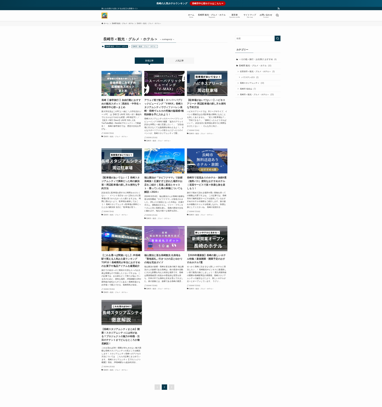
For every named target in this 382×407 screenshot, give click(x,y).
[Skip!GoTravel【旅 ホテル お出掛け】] (104, 16)
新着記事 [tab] (149, 60)
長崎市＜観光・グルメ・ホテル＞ (257, 94)
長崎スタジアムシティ (252, 83)
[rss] (279, 8)
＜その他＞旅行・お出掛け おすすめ (258, 59)
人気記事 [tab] (179, 60)
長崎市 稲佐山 (248, 89)
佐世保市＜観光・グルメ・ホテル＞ (257, 71)
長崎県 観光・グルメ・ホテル (116, 46)
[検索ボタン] (277, 15)
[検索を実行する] (278, 38)
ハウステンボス (249, 77)
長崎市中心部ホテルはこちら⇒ (207, 3)
